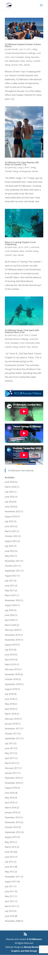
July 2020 (9, 610)
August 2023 (11, 516)
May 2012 (9, 871)
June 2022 (9, 551)
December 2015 (12, 817)
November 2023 (12, 511)
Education (35, 57)
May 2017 (9, 753)
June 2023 (9, 526)
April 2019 (9, 659)
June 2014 (9, 851)
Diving (27, 57)
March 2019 (10, 664)
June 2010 (9, 916)
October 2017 (11, 733)
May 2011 (9, 896)
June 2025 (9, 496)
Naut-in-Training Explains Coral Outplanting (20, 243)
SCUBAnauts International (20, 470)
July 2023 (9, 521)
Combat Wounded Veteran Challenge (20, 53)
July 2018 (9, 694)
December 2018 (12, 674)
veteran (27, 65)
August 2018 (11, 689)
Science (29, 61)
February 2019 (12, 669)
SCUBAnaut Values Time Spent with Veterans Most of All (22, 331)
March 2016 (10, 807)
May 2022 (9, 556)
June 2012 (9, 866)
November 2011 (12, 876)
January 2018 (11, 723)
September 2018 (13, 684)
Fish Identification (12, 61)
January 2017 (11, 773)
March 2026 (10, 486)
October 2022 (11, 536)
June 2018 (9, 699)
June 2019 (9, 654)
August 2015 (11, 837)
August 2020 (11, 605)
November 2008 (12, 921)
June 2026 (9, 482)
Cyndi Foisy (12, 167)
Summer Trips (17, 65)
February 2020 (12, 629)
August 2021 (11, 575)
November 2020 (12, 600)
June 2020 (9, 615)
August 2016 (11, 787)
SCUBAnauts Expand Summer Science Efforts (23, 45)
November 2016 (12, 782)
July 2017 (9, 743)
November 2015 (12, 822)
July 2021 (9, 580)
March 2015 (10, 847)
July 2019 (9, 649)
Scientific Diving (11, 171)
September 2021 (13, 570)
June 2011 (9, 891)
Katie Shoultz (12, 49)
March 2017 (10, 763)
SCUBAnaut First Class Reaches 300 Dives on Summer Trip (22, 163)
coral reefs (34, 247)
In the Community (27, 343)
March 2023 (10, 531)
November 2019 (12, 639)
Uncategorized (25, 171)
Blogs (35, 49)
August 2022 (11, 541)
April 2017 (9, 758)
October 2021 (11, 565)
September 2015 (13, 832)
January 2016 (11, 812)
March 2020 (10, 625)
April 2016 (9, 802)
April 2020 (9, 620)
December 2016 (12, 777)
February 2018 (12, 718)
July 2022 (9, 546)
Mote (22, 61)
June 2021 (9, 585)
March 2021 (10, 595)
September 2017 (13, 738)
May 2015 (9, 842)
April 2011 (9, 901)
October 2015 (11, 827)
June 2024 (9, 506)
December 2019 (12, 634)
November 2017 (12, 728)
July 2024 (9, 501)
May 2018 (9, 703)
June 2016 (9, 792)
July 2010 (9, 911)
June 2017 (9, 748)
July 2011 (9, 886)
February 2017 (12, 768)
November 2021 (12, 561)
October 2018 (11, 679)
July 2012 (9, 861)
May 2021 (9, 590)
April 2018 (9, 708)
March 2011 (10, 906)
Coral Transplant (17, 57)
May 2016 (9, 797)
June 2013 (9, 856)
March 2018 (10, 713)
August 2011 (11, 881)
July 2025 (9, 491)
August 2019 (11, 644)
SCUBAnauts (35, 939)
